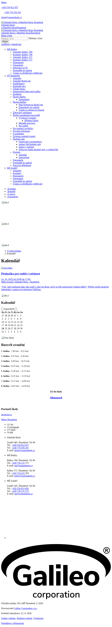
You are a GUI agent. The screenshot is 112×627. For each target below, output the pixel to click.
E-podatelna (18, 133)
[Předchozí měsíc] (2, 309)
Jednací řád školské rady (30, 144)
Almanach (56, 397)
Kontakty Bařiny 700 (22, 54)
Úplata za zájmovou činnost (31, 110)
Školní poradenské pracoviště (26, 115)
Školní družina (19, 102)
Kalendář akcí (19, 86)
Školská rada (19, 139)
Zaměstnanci (18, 83)
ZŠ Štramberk (13, 75)
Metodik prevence (27, 123)
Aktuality (17, 78)
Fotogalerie (18, 65)
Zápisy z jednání (26, 147)
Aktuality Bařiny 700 (22, 52)
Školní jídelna (19, 97)
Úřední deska (19, 89)
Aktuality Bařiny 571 (22, 57)
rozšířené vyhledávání (11, 44)
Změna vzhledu (8, 618)
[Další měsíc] (16, 309)
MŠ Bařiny (12, 49)
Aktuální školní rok (22, 81)
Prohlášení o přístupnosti (12, 623)
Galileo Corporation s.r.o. (25, 608)
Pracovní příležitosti (22, 165)
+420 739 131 (18, 463)
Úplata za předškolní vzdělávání (27, 73)
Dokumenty (18, 62)
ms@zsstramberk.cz (23, 465)
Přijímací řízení (31, 120)
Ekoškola (17, 94)
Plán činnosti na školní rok (31, 104)
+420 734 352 (18, 473)
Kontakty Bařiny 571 (22, 60)
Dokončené (24, 157)
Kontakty (17, 173)
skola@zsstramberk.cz (24, 450)
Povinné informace (21, 131)
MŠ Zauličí (12, 168)
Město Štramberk (9, 419)
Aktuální (23, 155)
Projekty (17, 152)
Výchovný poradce (27, 118)
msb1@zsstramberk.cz (24, 476)
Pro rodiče (23, 126)
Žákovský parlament (22, 112)
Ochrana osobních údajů (24, 136)
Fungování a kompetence (30, 141)
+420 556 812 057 (20, 445)
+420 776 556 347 (20, 447)
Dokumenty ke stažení (29, 107)
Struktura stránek (24, 618)
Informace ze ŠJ (20, 68)
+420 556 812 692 (20, 488)
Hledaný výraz (35, 38)
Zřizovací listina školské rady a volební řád (38, 149)
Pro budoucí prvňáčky (23, 128)
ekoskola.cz (6, 414)
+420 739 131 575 (20, 491)
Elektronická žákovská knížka (26, 91)
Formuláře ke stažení (22, 70)
